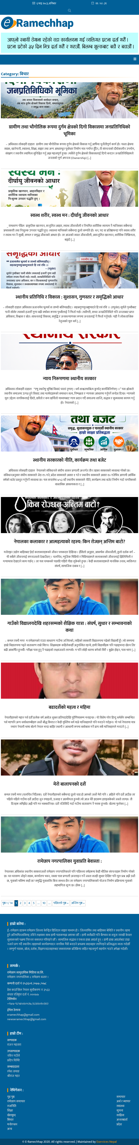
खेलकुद (11, 1115)
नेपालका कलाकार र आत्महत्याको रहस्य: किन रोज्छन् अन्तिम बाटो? (69, 542)
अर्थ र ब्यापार (123, 1101)
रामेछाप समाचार (16, 1101)
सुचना (120, 1110)
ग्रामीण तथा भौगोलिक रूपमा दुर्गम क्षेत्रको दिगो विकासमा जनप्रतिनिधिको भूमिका (69, 130)
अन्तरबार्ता (122, 1119)
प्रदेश (119, 1124)
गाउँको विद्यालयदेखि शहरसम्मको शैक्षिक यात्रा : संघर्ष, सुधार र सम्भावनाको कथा (69, 627)
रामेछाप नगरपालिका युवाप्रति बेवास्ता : (69, 861)
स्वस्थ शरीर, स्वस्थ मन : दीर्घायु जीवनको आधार (69, 215)
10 (44, 903)
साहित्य (120, 1115)
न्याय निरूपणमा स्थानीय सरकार (69, 379)
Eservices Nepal (106, 1141)
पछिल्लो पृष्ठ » (60, 903)
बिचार (10, 1119)
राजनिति (11, 1106)
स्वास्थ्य (120, 1106)
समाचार (121, 1096)
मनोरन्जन (12, 1124)
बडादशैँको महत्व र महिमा (69, 707)
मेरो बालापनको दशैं (69, 784)
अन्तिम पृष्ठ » (78, 903)
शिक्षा (10, 1110)
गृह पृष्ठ (10, 1096)
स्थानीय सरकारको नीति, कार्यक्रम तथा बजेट (69, 460)
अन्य (9, 1128)
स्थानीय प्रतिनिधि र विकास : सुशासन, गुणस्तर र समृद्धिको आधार (69, 297)
